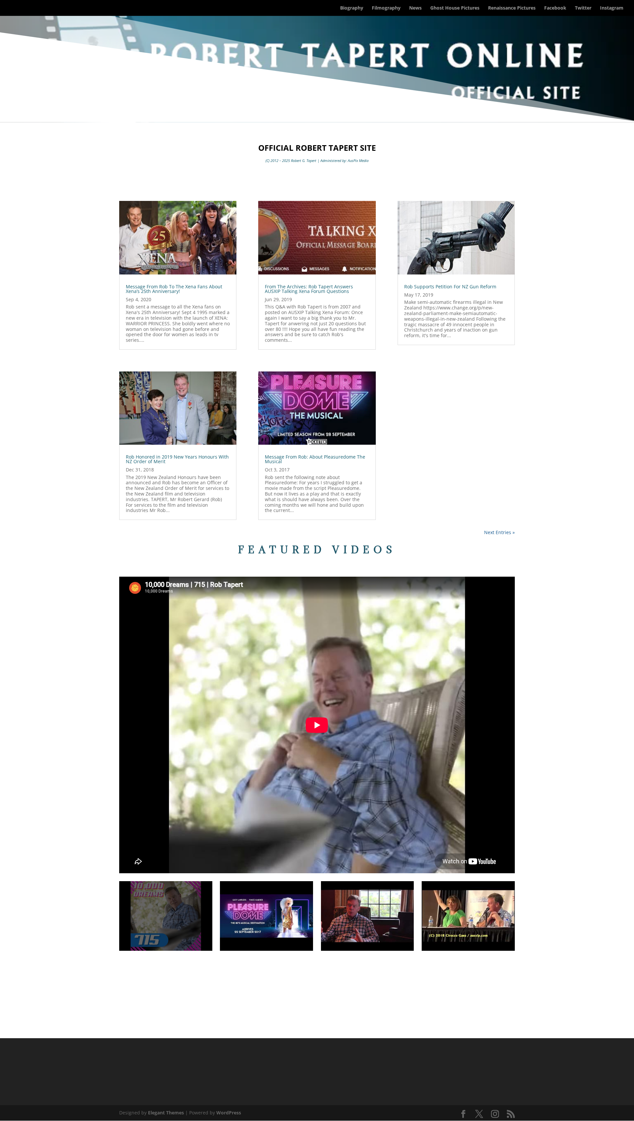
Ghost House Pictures (454, 8)
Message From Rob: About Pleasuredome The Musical (315, 459)
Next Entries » (499, 532)
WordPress (228, 1112)
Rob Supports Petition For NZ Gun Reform (450, 286)
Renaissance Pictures (512, 8)
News (415, 8)
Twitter (583, 8)
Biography (351, 8)
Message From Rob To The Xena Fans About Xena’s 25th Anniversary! (174, 288)
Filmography (386, 8)
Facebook (555, 8)
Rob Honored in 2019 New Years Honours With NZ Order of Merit (177, 459)
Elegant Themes (166, 1112)
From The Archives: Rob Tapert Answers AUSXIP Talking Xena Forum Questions (309, 288)
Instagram (611, 8)
